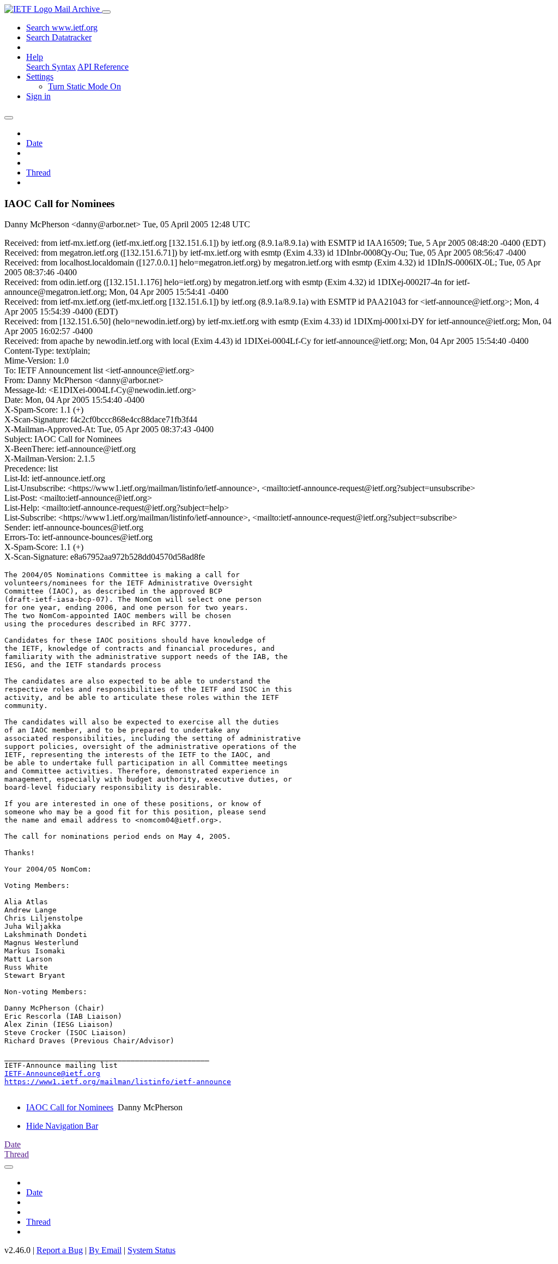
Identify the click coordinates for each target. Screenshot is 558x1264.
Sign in (38, 96)
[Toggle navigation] (106, 12)
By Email (105, 1250)
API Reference (103, 66)
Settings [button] (39, 76)
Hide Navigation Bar (62, 1125)
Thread (38, 172)
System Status (151, 1250)
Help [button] (34, 57)
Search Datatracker (59, 37)
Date (34, 143)
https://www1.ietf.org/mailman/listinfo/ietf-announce (117, 1082)
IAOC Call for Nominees (69, 1107)
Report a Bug (60, 1250)
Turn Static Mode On (84, 86)
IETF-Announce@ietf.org (52, 1073)
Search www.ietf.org (62, 27)
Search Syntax (51, 66)
